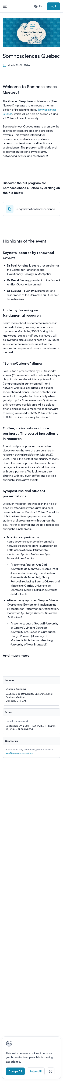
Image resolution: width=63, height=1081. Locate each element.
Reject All (36, 1071)
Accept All (15, 1071)
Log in (53, 6)
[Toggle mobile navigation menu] (5, 6)
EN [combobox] (41, 6)
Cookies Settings (50, 1071)
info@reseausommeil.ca (19, 752)
